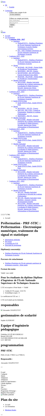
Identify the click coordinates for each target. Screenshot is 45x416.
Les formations (10, 37)
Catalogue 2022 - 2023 (16, 155)
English (11, 7)
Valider (12, 25)
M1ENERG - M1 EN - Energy (28, 71)
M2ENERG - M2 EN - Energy (28, 116)
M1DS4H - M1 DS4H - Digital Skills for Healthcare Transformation (30, 68)
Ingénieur (16, 41)
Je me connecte (15, 14)
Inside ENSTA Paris (20, 101)
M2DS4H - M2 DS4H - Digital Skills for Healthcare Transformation (30, 77)
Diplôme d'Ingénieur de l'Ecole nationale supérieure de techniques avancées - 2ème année (23, 264)
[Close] (2, 414)
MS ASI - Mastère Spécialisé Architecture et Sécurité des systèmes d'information (30, 194)
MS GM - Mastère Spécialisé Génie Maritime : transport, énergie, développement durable (29, 200)
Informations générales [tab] (12, 240)
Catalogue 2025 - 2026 (16, 56)
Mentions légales (10, 410)
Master (15, 65)
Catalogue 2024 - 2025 (16, 92)
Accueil (7, 36)
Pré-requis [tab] (8, 241)
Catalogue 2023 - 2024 (16, 129)
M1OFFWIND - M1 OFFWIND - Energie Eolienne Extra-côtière (29, 74)
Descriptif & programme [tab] (13, 245)
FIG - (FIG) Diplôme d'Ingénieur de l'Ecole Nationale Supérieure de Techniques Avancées (29, 52)
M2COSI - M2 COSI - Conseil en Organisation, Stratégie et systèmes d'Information (29, 112)
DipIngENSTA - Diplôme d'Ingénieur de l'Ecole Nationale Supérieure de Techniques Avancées (30, 62)
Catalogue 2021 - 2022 (16, 181)
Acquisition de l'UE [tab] (11, 243)
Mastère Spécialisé (19, 80)
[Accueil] (3, 2)
